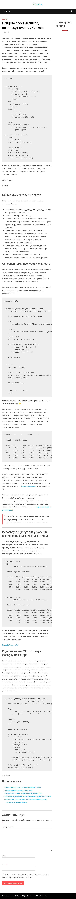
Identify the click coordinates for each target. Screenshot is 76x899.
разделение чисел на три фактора (18, 790)
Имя (4, 856)
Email (4, 865)
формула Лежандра (28, 486)
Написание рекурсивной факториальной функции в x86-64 (28, 796)
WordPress (40, 896)
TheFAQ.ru (23, 896)
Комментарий (8, 827)
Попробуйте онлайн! (10, 645)
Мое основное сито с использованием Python (23, 787)
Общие (4, 19)
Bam (46, 896)
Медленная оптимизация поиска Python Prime (23, 793)
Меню (8, 11)
